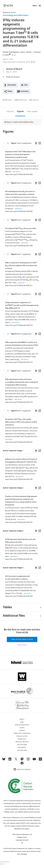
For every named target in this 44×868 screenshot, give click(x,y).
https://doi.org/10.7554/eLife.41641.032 (19, 559)
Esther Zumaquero (11, 52)
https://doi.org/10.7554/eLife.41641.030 (19, 479)
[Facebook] (22, 764)
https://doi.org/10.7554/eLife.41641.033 (19, 596)
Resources (22, 747)
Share (10, 91)
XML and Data (22, 750)
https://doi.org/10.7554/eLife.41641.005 (19, 211)
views (7, 100)
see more (16, 171)
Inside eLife (22, 739)
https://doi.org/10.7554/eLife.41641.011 (19, 285)
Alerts (22, 728)
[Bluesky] (3, 760)
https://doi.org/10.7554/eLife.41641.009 (19, 246)
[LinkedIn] (9, 760)
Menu (35, 5)
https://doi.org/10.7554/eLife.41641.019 (19, 402)
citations (34, 100)
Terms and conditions (22, 733)
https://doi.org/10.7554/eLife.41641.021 (19, 442)
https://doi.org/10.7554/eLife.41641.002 (19, 174)
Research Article (9, 12)
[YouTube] (34, 760)
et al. (14, 55)
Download (12, 85)
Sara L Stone (25, 52)
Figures (20, 111)
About (22, 719)
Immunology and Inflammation (16, 15)
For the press (22, 745)
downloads (20, 100)
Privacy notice (22, 645)
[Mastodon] (22, 760)
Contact (22, 730)
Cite (25, 85)
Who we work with (22, 725)
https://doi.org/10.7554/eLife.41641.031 (19, 522)
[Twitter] (16, 760)
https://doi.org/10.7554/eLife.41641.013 (19, 325)
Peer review (32, 111)
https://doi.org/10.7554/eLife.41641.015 (19, 362)
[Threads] (40, 760)
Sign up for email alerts (22, 639)
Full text (10, 111)
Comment (25, 92)
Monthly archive (22, 742)
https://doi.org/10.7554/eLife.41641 (17, 62)
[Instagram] (28, 760)
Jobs (22, 722)
